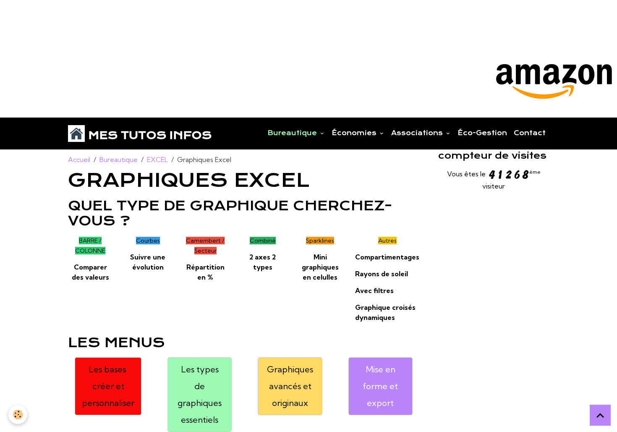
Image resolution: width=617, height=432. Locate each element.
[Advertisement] (153, 19)
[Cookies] (17, 414)
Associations (418, 133)
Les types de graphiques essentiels (200, 394)
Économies (355, 133)
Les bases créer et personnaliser (108, 386)
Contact (530, 133)
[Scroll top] (600, 415)
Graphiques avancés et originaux (290, 386)
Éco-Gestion (482, 133)
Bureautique (293, 133)
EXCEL (157, 159)
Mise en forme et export (380, 386)
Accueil (79, 159)
